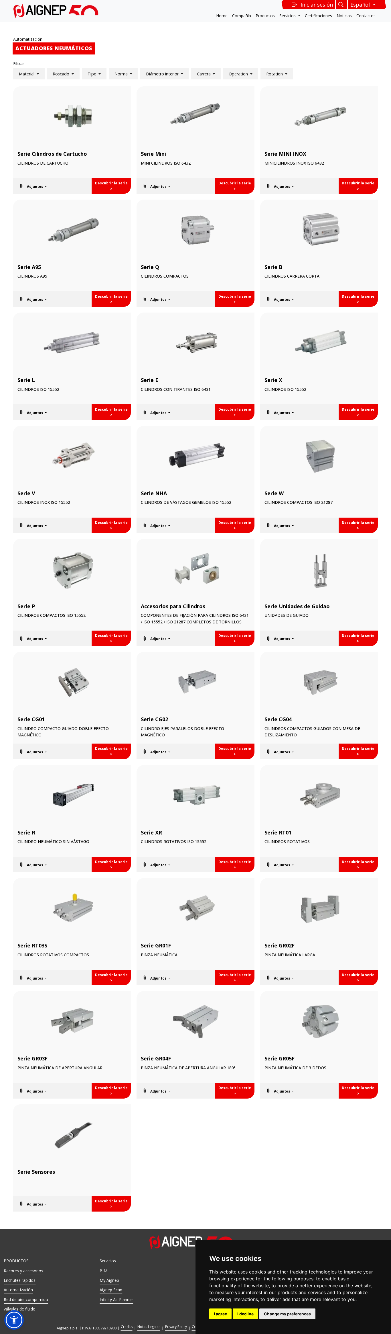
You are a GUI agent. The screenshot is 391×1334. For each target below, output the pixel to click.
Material (27, 74)
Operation (239, 74)
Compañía (241, 15)
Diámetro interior (163, 74)
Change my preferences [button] (287, 1313)
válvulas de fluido (19, 1309)
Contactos (366, 15)
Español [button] (360, 4)
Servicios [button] (288, 15)
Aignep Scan (111, 1289)
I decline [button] (245, 1313)
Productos (265, 15)
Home (222, 15)
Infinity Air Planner (116, 1299)
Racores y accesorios (23, 1270)
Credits (127, 1326)
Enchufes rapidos (19, 1280)
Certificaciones (318, 15)
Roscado (61, 74)
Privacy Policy (176, 1326)
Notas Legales (148, 1326)
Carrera (204, 74)
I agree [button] (220, 1313)
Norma (121, 74)
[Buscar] (341, 4)
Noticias (344, 15)
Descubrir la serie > (111, 186)
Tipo (93, 74)
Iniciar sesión (317, 4)
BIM (103, 1270)
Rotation (275, 74)
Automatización (27, 39)
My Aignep (109, 1280)
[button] (33, 186)
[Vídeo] (72, 186)
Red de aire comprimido (26, 1299)
